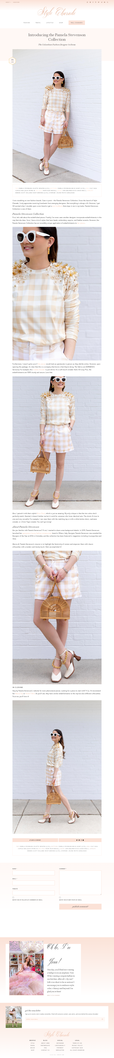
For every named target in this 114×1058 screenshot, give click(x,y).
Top (16, 188)
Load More (57, 932)
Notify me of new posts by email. (70, 900)
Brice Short (41, 513)
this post (39, 190)
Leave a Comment (36, 840)
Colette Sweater (39, 370)
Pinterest (60, 1048)
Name (14, 869)
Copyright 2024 (77, 1048)
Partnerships (45, 1045)
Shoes (60, 190)
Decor (32, 1048)
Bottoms (54, 188)
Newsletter (60, 1050)
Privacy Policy (77, 1045)
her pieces (81, 223)
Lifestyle (50, 22)
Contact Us (45, 1050)
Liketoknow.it (60, 1045)
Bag (87, 188)
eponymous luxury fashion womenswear (37, 533)
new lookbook (57, 206)
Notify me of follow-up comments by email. (27, 900)
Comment (62, 869)
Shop (61, 22)
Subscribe (16, 2)
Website (15, 889)
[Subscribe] (102, 1019)
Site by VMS (53, 1054)
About (8, 2)
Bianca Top (19, 693)
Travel (38, 22)
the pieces (42, 364)
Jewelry (90, 190)
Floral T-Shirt (30, 693)
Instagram (60, 1043)
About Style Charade (53, 995)
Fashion (26, 22)
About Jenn (45, 1043)
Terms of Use (77, 1043)
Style (33, 1043)
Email (14, 879)
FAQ (45, 1048)
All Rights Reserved (77, 1050)
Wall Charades (77, 22)
